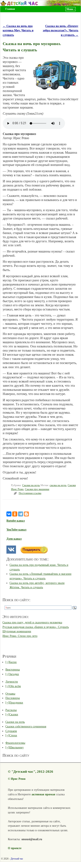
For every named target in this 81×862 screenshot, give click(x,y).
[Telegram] (20, 513)
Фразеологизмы (15, 742)
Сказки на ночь (31, 485)
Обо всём (15, 686)
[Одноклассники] (14, 513)
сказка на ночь (58, 485)
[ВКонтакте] (8, 513)
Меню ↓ (70, 9)
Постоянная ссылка (30, 493)
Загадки (14, 674)
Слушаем (11, 731)
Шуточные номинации (16, 631)
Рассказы (11, 710)
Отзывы (10, 693)
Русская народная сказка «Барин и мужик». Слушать (35, 627)
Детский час (17, 858)
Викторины (12, 669)
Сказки (13, 714)
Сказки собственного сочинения (25, 726)
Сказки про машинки (37, 489)
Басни (13, 662)
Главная (10, 8)
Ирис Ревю (18, 778)
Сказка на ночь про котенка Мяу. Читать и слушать (18, 30)
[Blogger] (26, 513)
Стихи (13, 735)
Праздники (16, 702)
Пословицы (12, 698)
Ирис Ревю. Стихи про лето (19, 636)
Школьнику (16, 747)
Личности (11, 681)
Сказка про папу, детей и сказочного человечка (32, 622)
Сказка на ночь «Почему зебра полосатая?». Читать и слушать (60, 30)
